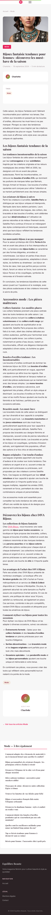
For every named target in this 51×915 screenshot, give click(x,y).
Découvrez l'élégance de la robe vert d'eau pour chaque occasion (25, 771)
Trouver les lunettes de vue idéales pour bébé (24, 793)
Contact (5, 900)
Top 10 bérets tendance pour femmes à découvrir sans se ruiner (21, 834)
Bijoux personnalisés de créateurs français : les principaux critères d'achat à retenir (24, 763)
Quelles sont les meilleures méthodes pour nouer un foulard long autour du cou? (23, 826)
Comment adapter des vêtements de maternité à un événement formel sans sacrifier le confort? (25, 755)
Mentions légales (8, 896)
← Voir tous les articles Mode (15, 724)
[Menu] (30, 2)
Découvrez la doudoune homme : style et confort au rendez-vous (25, 808)
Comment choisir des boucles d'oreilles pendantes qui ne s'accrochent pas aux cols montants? (23, 817)
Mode (12, 11)
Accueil (5, 11)
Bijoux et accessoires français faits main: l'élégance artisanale (22, 800)
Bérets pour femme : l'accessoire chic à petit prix (25, 841)
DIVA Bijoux (13, 526)
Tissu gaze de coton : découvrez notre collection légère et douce (24, 787)
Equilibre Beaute (11, 863)
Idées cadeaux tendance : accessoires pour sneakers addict (22, 779)
